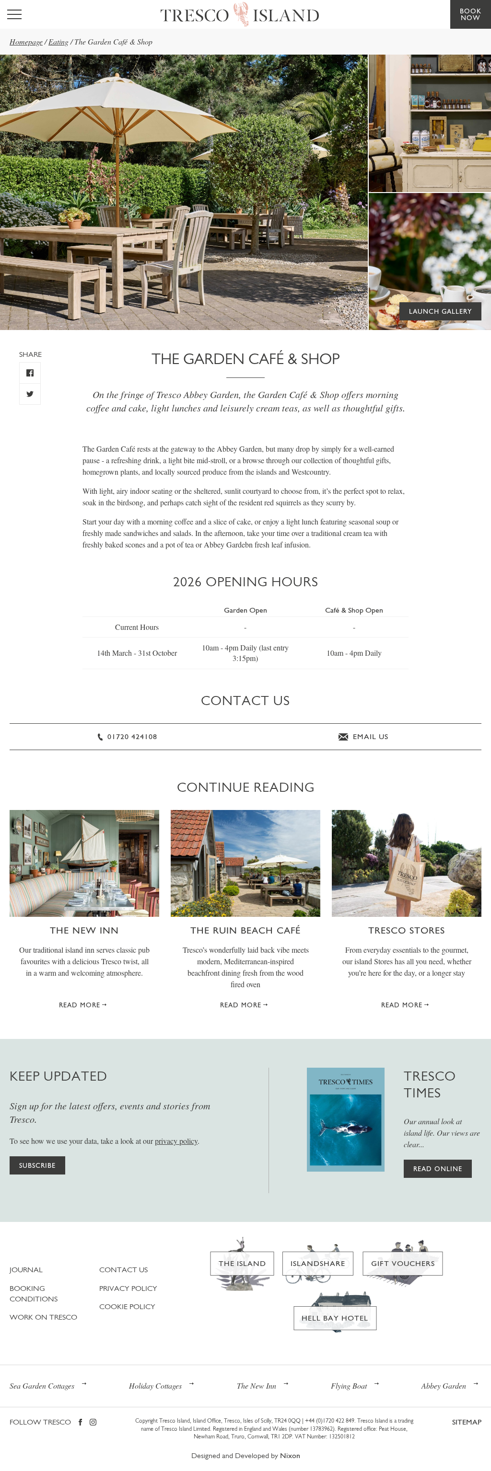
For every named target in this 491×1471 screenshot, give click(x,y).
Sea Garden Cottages (42, 1385)
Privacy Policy (128, 1288)
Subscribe (37, 1165)
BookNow (470, 14)
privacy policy (176, 1141)
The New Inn (84, 930)
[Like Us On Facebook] (30, 373)
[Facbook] (80, 1422)
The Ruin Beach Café (245, 930)
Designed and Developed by (245, 1455)
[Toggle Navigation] (14, 14)
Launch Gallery (440, 311)
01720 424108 (131, 736)
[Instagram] (93, 1422)
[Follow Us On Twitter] (30, 394)
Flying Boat (349, 1385)
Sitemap (466, 1421)
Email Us (369, 736)
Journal (26, 1269)
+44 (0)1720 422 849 (329, 1420)
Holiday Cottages (155, 1385)
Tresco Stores (406, 930)
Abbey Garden (443, 1385)
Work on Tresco (43, 1317)
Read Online (437, 1169)
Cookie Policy (127, 1306)
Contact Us (123, 1269)
